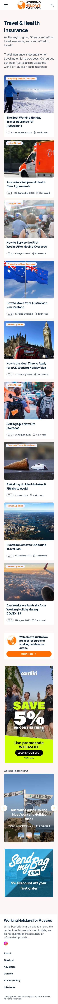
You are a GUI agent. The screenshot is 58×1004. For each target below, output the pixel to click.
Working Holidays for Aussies (28, 920)
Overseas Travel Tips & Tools (21, 445)
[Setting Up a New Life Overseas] (29, 400)
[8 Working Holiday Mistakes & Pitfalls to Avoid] (29, 461)
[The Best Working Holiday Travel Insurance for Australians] (29, 94)
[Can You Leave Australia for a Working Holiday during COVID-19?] (29, 582)
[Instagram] (5, 943)
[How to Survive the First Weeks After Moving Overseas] (29, 219)
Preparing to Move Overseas (21, 78)
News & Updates (15, 324)
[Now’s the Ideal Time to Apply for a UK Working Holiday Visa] (29, 340)
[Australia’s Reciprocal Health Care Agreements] (29, 159)
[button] (6, 5)
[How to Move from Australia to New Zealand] (29, 279)
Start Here (27, 654)
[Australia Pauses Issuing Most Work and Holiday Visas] (29, 808)
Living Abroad (14, 143)
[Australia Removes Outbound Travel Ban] (29, 521)
